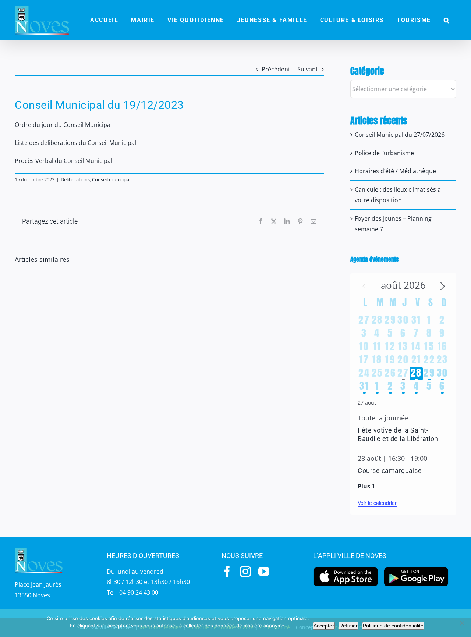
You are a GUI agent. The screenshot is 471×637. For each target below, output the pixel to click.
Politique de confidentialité (393, 626)
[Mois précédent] (364, 286)
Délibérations (75, 179)
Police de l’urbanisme (384, 153)
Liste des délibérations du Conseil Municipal (75, 143)
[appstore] (345, 569)
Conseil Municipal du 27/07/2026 (400, 135)
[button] (446, 20)
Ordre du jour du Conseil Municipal (63, 125)
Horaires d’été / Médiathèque (395, 171)
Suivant (307, 69)
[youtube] (263, 571)
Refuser (348, 626)
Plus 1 (366, 486)
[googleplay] (416, 569)
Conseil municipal (111, 179)
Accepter (324, 626)
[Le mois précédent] (442, 286)
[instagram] (245, 571)
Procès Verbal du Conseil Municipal (63, 161)
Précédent (276, 69)
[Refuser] (461, 623)
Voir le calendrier (377, 502)
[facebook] (227, 571)
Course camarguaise (390, 470)
